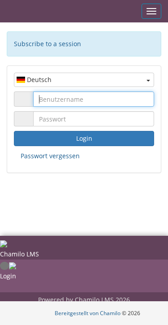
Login (84, 138)
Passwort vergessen (50, 156)
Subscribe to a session (47, 43)
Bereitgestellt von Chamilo (88, 313)
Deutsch (38, 79)
